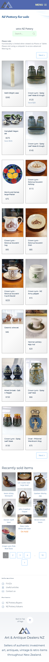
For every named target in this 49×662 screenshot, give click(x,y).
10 (43, 555)
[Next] (24, 562)
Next (41, 55)
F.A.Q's (9, 583)
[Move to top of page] (30, 620)
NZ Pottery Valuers (14, 606)
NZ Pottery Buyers (14, 602)
